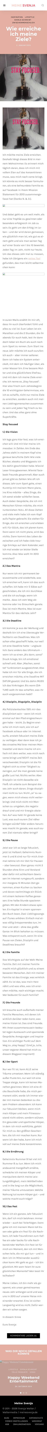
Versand (39, 1424)
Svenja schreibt (22, 20)
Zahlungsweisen (22, 1424)
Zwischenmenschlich (23, 22)
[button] (20, 1393)
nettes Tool (34, 258)
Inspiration (17, 17)
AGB (7, 1424)
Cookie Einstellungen (16, 1421)
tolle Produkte (20, 1372)
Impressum (19, 1418)
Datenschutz (36, 1418)
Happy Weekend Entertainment (23, 1379)
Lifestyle (29, 17)
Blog (6, 1418)
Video (32, 1372)
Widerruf (37, 1421)
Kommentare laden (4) (23, 1335)
